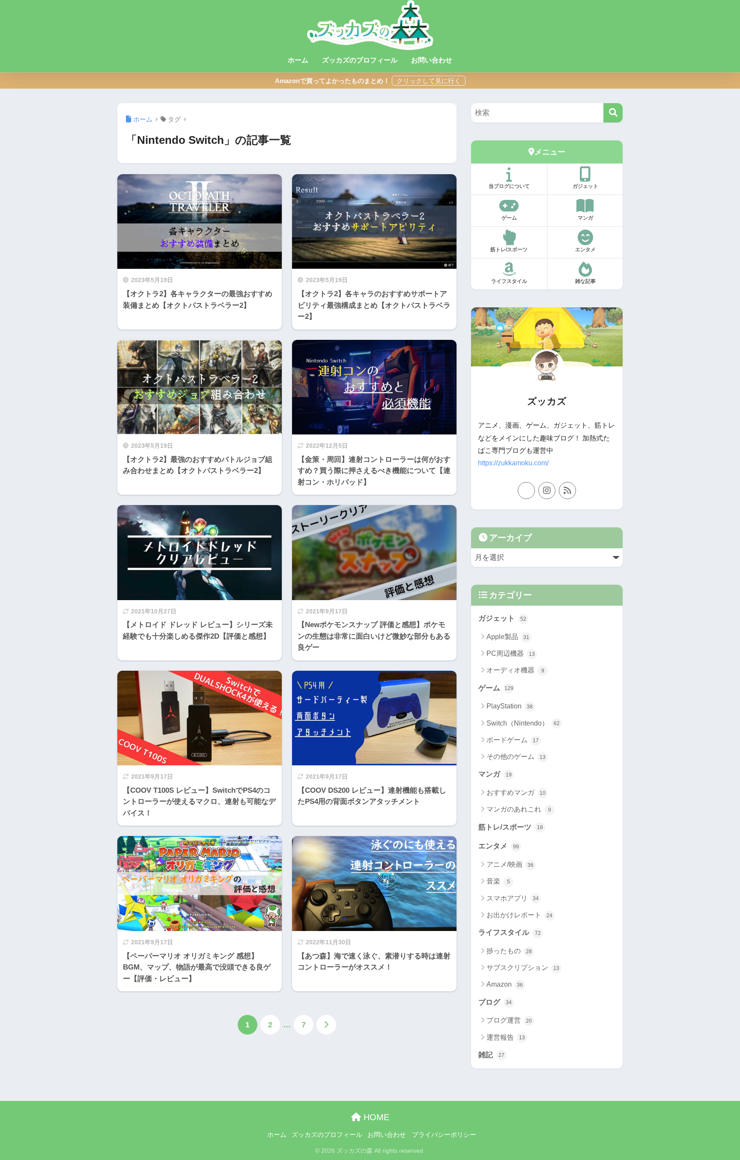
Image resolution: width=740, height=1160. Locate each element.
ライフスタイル (509, 281)
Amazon (504, 984)
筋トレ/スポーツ (509, 250)
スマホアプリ (512, 898)
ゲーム (509, 218)
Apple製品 (507, 636)
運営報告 (505, 1037)
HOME (375, 1117)
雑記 (491, 1055)
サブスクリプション (522, 967)
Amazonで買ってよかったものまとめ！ (332, 80)
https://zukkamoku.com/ (513, 463)
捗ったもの (509, 951)
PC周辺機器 (510, 653)
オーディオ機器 (515, 670)
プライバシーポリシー (444, 1134)
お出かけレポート (519, 915)
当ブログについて (509, 186)
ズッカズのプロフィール (359, 60)
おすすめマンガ (516, 792)
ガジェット (585, 186)
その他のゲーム (516, 756)
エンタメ (585, 250)
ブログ (495, 1002)
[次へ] (326, 1025)
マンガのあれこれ (518, 809)
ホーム (298, 60)
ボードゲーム (512, 740)
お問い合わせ (431, 60)
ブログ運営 (509, 1020)
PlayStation (509, 706)
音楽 (498, 881)
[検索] (613, 112)
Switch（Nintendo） (523, 723)
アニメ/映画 (510, 864)
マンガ (585, 218)
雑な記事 (585, 281)
